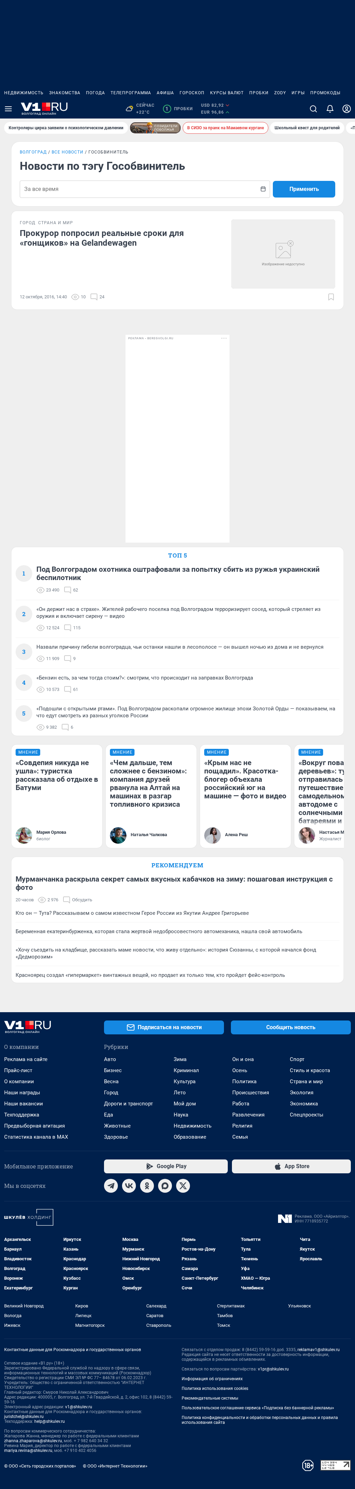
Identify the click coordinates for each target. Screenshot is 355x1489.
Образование (190, 1137)
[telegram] (111, 1186)
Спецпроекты (306, 1115)
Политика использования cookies (215, 1388)
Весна (111, 1081)
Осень (239, 1070)
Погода (95, 92)
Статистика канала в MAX (36, 1137)
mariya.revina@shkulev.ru (28, 1450)
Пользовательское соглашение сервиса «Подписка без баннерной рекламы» (258, 1407)
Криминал (186, 1070)
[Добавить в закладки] (331, 297)
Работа (240, 1104)
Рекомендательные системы (210, 1398)
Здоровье (116, 1137)
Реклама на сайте (25, 1059)
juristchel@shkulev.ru (24, 1416)
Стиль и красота (310, 1070)
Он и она (243, 1059)
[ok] (147, 1186)
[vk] (129, 1186)
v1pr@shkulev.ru (273, 1369)
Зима (180, 1059)
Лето (180, 1092)
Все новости (68, 152)
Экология (301, 1092)
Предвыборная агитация (34, 1126)
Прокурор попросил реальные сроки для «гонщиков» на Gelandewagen (102, 238)
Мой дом (185, 1104)
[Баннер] (155, 128)
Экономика (304, 1104)
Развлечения (248, 1115)
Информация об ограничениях (212, 1378)
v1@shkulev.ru (78, 1406)
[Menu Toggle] (8, 109)
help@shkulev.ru (49, 1421)
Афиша (165, 92)
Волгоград (33, 152)
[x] (183, 1186)
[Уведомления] (330, 109)
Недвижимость (24, 92)
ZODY (280, 92)
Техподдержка (21, 1115)
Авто (110, 1059)
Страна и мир (306, 1081)
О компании (19, 1081)
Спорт (297, 1059)
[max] (165, 1186)
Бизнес (113, 1070)
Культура (185, 1081)
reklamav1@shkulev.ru (318, 1349)
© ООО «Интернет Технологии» (115, 1466)
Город (111, 1092)
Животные (117, 1126)
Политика (244, 1081)
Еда (108, 1115)
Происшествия (250, 1092)
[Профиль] (346, 109)
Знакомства (64, 92)
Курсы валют (227, 92)
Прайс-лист (18, 1070)
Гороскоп (192, 92)
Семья (240, 1137)
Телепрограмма (131, 92)
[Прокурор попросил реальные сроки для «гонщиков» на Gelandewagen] (283, 254)
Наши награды (22, 1092)
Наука (181, 1115)
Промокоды (325, 92)
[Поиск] (313, 109)
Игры (298, 92)
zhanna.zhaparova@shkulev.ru (33, 1440)
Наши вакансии (23, 1104)
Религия (242, 1126)
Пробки (259, 92)
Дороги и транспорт (128, 1104)
